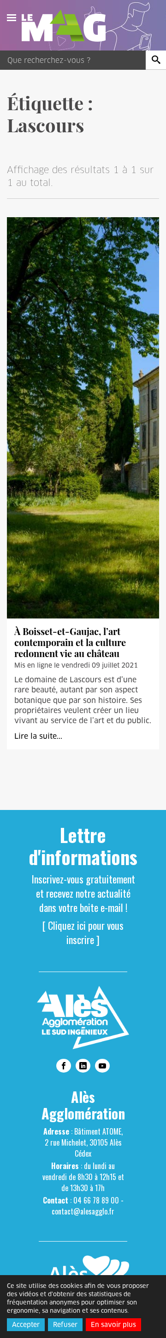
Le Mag (68, 25)
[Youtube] (102, 1066)
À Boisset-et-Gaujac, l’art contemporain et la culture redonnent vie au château (70, 642)
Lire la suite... (38, 736)
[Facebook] (63, 1066)
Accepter (26, 1325)
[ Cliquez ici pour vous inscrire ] (83, 932)
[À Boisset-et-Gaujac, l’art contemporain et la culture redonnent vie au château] (83, 417)
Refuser (65, 1325)
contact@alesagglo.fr (83, 1211)
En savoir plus (113, 1325)
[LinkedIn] (83, 1066)
